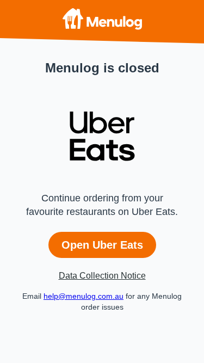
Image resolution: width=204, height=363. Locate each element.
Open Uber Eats (102, 245)
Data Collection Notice (102, 275)
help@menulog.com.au (83, 296)
